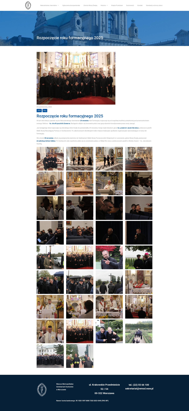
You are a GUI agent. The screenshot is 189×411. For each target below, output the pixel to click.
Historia (103, 5)
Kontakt (140, 5)
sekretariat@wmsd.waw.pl (139, 388)
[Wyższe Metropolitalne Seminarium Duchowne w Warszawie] (42, 391)
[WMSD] (28, 5)
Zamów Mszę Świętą (90, 5)
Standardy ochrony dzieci (154, 5)
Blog (45, 110)
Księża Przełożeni (117, 5)
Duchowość (130, 5)
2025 (39, 110)
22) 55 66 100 (141, 384)
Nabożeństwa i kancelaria (48, 5)
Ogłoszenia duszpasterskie (71, 5)
